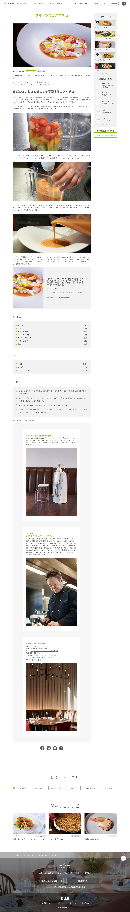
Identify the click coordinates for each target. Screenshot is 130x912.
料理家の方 (98, 3)
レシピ (34, 4)
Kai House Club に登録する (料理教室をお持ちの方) (65, 887)
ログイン (112, 4)
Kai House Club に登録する (105, 135)
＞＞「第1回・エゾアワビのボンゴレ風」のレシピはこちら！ (32, 82)
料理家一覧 (42, 4)
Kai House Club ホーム (21, 855)
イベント (51, 4)
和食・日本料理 (90, 788)
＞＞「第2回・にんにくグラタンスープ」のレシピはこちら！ (32, 84)
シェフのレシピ (38, 788)
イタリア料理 (41, 71)
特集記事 (59, 4)
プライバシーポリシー (57, 903)
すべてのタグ (108, 788)
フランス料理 (73, 788)
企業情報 (43, 903)
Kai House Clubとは (23, 4)
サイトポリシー (72, 903)
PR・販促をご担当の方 (82, 3)
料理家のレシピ (55, 788)
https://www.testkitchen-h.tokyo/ (44, 651)
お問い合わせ (85, 903)
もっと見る (105, 74)
